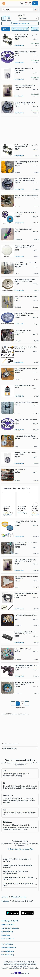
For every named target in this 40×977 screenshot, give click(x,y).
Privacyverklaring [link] (7, 932)
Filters (7, 29)
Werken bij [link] (5, 947)
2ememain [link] (5, 955)
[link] (4, 3)
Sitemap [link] (11, 955)
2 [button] (22, 703)
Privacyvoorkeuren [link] (7, 939)
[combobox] (17, 9)
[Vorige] (13, 703)
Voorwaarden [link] (14, 928)
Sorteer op (21, 15)
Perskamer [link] (12, 947)
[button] (26, 3)
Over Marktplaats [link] (7, 944)
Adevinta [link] (4, 951)
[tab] (3, 18)
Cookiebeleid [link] (5, 935)
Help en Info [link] (5, 928)
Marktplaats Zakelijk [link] (11, 921)
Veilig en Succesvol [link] (7, 924)
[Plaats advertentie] (35, 3)
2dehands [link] (10, 951)
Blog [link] (2, 921)
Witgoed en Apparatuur (19, 29)
